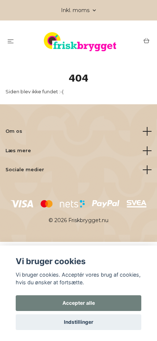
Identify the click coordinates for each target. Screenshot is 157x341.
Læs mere (18, 150)
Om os (13, 131)
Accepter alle (78, 303)
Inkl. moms (76, 10)
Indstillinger (78, 322)
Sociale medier (24, 169)
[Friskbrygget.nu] (80, 41)
